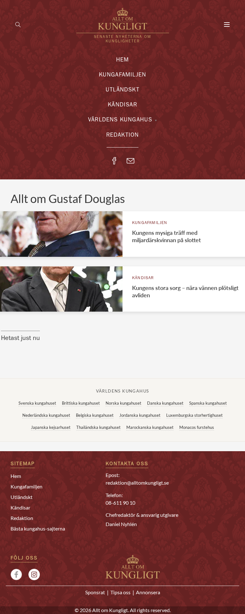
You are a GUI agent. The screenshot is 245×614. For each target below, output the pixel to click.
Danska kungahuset (165, 403)
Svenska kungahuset (37, 403)
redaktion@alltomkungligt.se (137, 483)
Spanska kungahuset (208, 403)
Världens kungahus (120, 120)
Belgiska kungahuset (95, 415)
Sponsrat (95, 592)
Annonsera (148, 592)
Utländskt (122, 90)
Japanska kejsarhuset (51, 427)
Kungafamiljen (122, 75)
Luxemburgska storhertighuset (194, 415)
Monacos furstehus (196, 427)
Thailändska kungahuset (98, 427)
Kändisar (122, 105)
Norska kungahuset (123, 403)
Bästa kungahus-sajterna (38, 528)
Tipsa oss (120, 592)
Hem (122, 60)
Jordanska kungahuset (139, 415)
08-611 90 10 (120, 503)
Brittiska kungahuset (81, 403)
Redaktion (122, 136)
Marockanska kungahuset (150, 427)
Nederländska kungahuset (46, 415)
